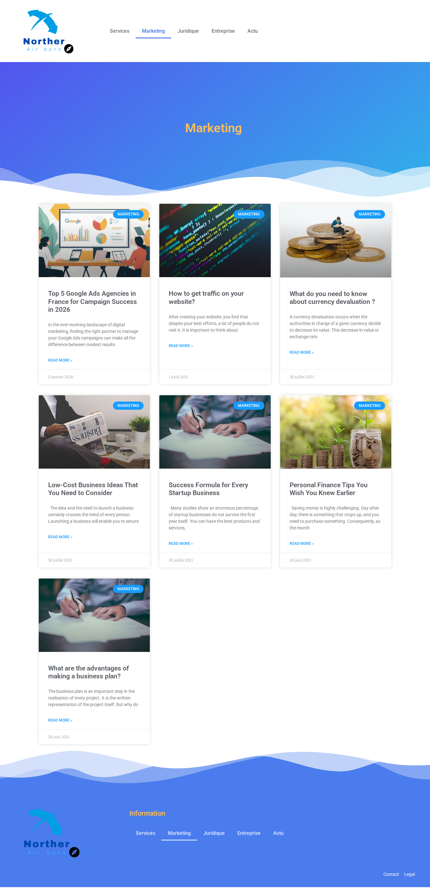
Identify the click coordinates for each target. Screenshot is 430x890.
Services (119, 31)
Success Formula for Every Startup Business (208, 489)
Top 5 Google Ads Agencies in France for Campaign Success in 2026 (92, 301)
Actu (252, 31)
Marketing (153, 31)
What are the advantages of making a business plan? (88, 672)
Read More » (60, 360)
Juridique (188, 31)
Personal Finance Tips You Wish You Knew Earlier (329, 489)
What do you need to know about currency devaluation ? (332, 297)
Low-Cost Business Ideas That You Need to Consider (93, 489)
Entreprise (223, 31)
